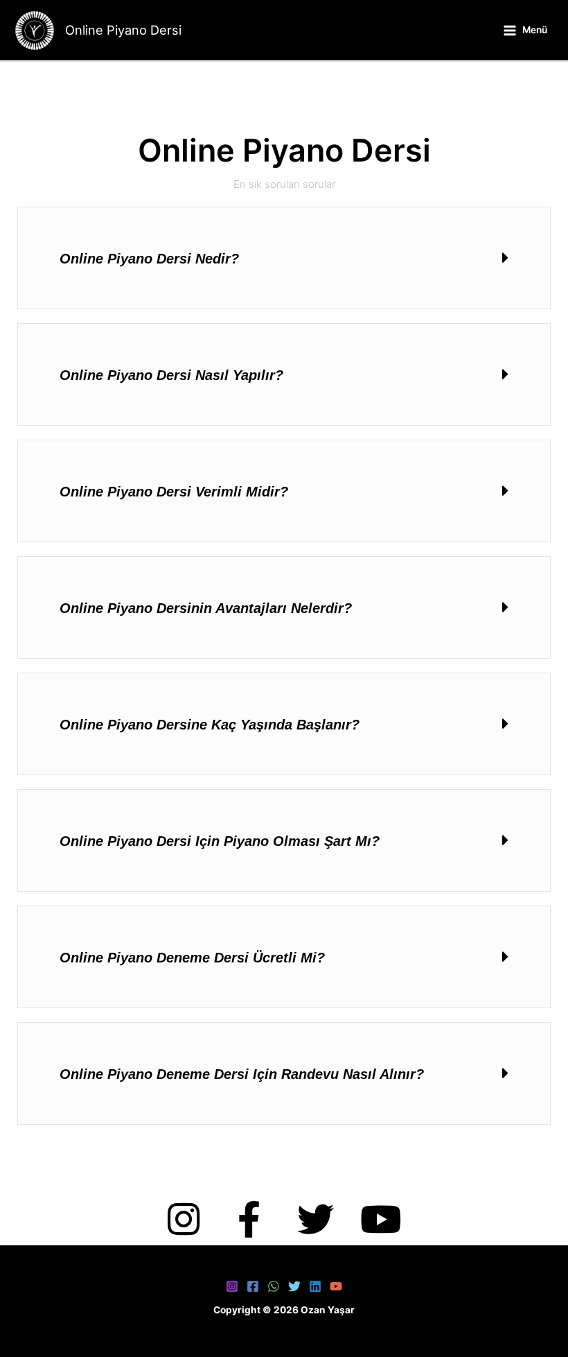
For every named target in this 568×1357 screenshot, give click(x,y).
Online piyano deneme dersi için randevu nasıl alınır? (242, 1074)
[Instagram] (232, 1286)
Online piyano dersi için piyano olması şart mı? (220, 841)
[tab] (284, 258)
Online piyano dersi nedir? (149, 258)
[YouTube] (336, 1286)
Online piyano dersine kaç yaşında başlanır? (210, 724)
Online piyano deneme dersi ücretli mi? (192, 957)
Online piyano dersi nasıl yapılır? (171, 375)
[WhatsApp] (273, 1286)
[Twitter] (294, 1286)
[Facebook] (253, 1286)
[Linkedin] (315, 1286)
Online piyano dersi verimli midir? (174, 491)
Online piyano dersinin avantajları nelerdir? (206, 608)
